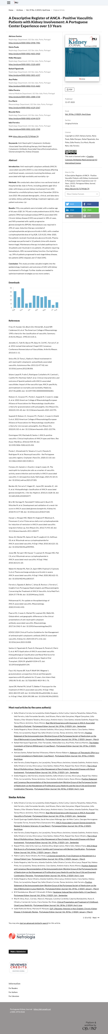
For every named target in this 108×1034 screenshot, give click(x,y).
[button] (73, 204)
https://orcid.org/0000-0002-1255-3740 (24, 129)
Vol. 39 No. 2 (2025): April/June (38, 10)
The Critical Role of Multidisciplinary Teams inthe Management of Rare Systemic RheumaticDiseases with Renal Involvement (55, 769)
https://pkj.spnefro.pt (42, 1009)
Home (11, 10)
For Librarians (14, 996)
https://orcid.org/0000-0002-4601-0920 (24, 54)
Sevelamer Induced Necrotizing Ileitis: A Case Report (75, 892)
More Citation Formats (75, 194)
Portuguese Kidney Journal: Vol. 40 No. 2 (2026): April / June (59, 789)
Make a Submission (18, 952)
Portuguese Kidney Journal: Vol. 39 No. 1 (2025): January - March (72, 739)
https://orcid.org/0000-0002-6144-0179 (24, 118)
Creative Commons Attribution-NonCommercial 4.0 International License (81, 159)
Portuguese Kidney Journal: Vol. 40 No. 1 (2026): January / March (66, 912)
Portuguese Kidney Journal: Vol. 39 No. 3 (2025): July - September (59, 726)
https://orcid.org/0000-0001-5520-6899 (24, 64)
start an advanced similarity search (34, 923)
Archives (19, 10)
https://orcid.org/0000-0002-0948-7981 (24, 43)
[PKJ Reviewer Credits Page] (18, 972)
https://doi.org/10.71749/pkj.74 (25, 136)
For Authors (13, 992)
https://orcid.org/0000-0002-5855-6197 (24, 75)
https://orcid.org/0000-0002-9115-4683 (24, 86)
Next (95, 917)
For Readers (13, 988)
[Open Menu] (8, 2)
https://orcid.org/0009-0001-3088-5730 (24, 97)
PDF (70, 89)
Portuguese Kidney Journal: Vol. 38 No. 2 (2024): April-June (57, 905)
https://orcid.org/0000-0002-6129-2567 (24, 108)
